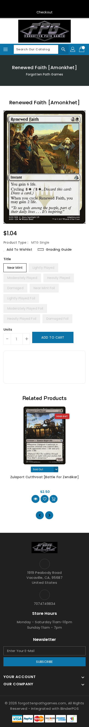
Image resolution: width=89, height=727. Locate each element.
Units (7, 329)
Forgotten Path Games (44, 74)
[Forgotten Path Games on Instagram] (40, 5)
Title (7, 259)
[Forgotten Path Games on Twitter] (31, 5)
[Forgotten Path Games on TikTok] (66, 5)
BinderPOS (69, 708)
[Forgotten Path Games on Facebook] (22, 5)
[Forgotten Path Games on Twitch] (57, 5)
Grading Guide (59, 249)
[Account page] (73, 49)
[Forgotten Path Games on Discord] (48, 5)
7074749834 (44, 603)
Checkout (44, 12)
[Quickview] (35, 499)
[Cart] (82, 49)
